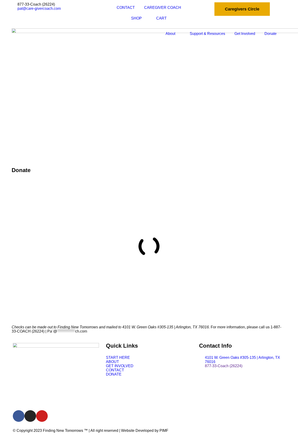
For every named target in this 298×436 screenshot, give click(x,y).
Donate (270, 34)
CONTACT (126, 8)
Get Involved (244, 34)
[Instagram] (30, 416)
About (170, 34)
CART (161, 18)
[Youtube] (42, 416)
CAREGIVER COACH (162, 8)
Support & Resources (207, 34)
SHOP (136, 18)
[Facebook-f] (18, 416)
